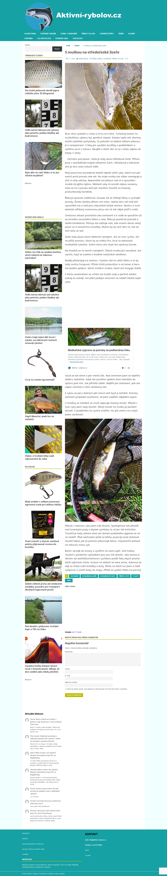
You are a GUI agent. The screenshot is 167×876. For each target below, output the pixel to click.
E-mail (67, 676)
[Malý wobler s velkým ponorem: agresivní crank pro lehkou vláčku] (43, 485)
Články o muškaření (68, 34)
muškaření (74, 576)
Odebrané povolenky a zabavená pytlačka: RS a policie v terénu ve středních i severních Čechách (45, 738)
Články (94, 58)
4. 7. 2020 (71, 58)
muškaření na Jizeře (89, 576)
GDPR (87, 850)
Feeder (121, 34)
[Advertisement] (103, 304)
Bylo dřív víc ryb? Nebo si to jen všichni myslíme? (42, 174)
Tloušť (135, 576)
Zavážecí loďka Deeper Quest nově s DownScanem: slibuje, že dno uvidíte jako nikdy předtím (42, 669)
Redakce (25, 838)
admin (32, 753)
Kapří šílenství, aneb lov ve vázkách (39, 418)
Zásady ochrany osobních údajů (33, 849)
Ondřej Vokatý (83, 58)
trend (69, 580)
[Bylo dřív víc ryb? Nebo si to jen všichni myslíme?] (43, 156)
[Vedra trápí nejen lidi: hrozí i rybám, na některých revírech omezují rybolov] (43, 321)
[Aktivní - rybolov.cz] (73, 30)
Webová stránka (71, 682)
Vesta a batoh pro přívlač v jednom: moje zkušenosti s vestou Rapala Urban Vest (46, 721)
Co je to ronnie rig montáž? (40, 380)
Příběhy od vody (88, 34)
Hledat (27, 45)
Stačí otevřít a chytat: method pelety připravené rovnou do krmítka (42, 544)
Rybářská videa (62, 38)
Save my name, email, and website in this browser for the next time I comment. (97, 689)
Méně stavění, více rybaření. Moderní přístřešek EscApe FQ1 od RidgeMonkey (43, 755)
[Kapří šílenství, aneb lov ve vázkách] (43, 400)
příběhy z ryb (124, 576)
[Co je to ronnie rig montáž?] (43, 363)
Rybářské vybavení (48, 34)
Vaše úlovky (78, 38)
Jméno (67, 669)
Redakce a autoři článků (93, 845)
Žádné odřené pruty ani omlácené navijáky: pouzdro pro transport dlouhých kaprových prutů (43, 587)
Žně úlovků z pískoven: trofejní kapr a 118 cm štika (41, 627)
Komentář (69, 652)
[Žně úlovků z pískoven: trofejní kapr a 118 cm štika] (43, 610)
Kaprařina (29, 38)
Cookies (88, 855)
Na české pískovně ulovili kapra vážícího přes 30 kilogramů (42, 92)
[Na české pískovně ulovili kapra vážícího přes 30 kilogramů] (43, 74)
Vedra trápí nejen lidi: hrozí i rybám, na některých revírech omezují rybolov (41, 340)
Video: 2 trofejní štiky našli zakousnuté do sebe (39, 457)
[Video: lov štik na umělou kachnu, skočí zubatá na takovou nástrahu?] (43, 235)
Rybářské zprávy (107, 34)
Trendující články (34, 55)
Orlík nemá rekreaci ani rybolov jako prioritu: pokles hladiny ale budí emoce (42, 133)
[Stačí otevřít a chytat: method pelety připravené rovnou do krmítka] (43, 525)
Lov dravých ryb (44, 38)
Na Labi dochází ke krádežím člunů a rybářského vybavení (45, 791)
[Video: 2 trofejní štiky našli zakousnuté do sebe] (43, 439)
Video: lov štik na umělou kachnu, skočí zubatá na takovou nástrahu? (43, 255)
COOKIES (25, 854)
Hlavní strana (30, 34)
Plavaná (131, 34)
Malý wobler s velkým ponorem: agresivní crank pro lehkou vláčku (43, 503)
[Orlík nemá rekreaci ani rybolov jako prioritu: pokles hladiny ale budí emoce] (43, 113)
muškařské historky (107, 576)
